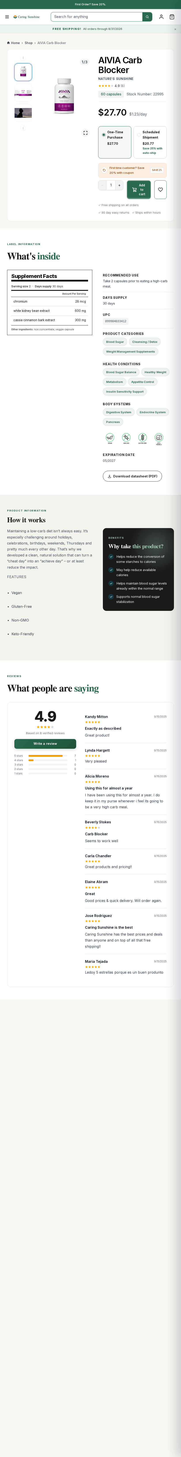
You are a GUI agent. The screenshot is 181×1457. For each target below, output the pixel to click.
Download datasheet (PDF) (135, 476)
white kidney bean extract (31, 311)
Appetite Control (142, 382)
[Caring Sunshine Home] (30, 17)
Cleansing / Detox (144, 342)
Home (15, 43)
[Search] (147, 16)
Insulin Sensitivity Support (124, 391)
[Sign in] (161, 16)
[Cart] (172, 16)
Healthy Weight (155, 372)
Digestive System (118, 412)
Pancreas (113, 422)
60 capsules (111, 94)
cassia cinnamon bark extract (34, 320)
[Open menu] (7, 16)
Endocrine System (153, 412)
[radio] (114, 142)
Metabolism (114, 382)
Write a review (45, 743)
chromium (20, 301)
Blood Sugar (115, 342)
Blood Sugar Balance (121, 372)
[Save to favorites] (160, 189)
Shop (29, 43)
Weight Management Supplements (130, 351)
